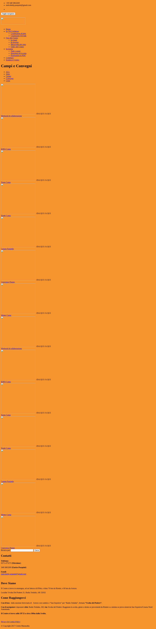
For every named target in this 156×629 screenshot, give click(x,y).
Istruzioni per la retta (18, 53)
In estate (14, 40)
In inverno (15, 42)
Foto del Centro (12, 38)
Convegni (9, 78)
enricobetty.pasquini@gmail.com (13, 574)
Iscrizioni (9, 49)
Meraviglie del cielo (18, 44)
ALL (8, 72)
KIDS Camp (6, 149)
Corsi (8, 81)
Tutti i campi (15, 51)
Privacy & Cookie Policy (10, 622)
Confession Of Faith (18, 36)
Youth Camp (6, 216)
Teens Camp (6, 182)
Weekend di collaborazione (11, 116)
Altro (8, 74)
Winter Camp (6, 315)
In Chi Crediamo (12, 31)
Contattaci (10, 58)
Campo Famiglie (7, 249)
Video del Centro (17, 47)
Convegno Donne (8, 282)
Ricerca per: (5, 550)
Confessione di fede (18, 34)
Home (8, 29)
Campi (8, 76)
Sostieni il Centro (12, 60)
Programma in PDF (18, 55)
